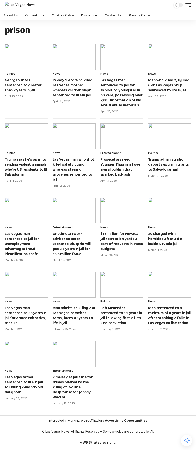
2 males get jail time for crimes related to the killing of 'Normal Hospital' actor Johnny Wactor (73, 386)
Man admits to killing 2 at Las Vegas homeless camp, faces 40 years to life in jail (74, 315)
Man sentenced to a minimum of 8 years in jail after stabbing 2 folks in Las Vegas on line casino (169, 315)
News (56, 74)
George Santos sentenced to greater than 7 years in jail (23, 84)
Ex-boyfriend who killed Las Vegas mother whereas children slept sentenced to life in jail (72, 87)
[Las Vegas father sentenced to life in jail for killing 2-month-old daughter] (26, 354)
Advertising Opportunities (126, 420)
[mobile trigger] (187, 5)
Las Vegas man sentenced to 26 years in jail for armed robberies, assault (25, 315)
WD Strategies (94, 442)
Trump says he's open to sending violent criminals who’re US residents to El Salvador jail (26, 167)
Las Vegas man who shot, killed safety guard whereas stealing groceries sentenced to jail (74, 169)
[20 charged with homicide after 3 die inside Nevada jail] (169, 210)
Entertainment (110, 153)
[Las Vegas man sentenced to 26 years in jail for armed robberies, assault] (26, 285)
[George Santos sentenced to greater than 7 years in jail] (26, 57)
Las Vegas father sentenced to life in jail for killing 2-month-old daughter (24, 384)
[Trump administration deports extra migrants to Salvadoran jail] (169, 136)
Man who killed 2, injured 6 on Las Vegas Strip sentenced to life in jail (168, 84)
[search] (166, 5)
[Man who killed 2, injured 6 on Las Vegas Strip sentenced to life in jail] (169, 57)
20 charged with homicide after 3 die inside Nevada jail (165, 238)
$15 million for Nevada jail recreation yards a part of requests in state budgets (121, 241)
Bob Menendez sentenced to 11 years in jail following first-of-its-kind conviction (121, 315)
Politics (10, 74)
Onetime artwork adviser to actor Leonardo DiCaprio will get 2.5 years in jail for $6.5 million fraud (72, 243)
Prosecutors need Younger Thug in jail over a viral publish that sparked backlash (121, 167)
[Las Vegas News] (20, 5)
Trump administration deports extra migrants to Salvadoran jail (168, 164)
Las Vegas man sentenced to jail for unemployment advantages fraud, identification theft (22, 243)
